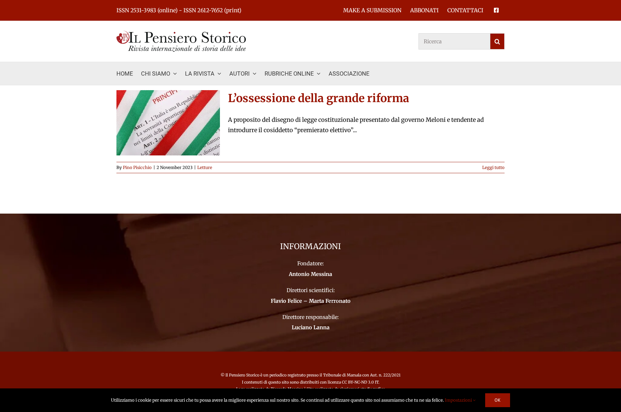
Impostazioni (459, 400)
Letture (204, 167)
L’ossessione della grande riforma (318, 98)
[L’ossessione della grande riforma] (168, 122)
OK (498, 400)
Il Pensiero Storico (242, 375)
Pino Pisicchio (137, 167)
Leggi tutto (493, 167)
